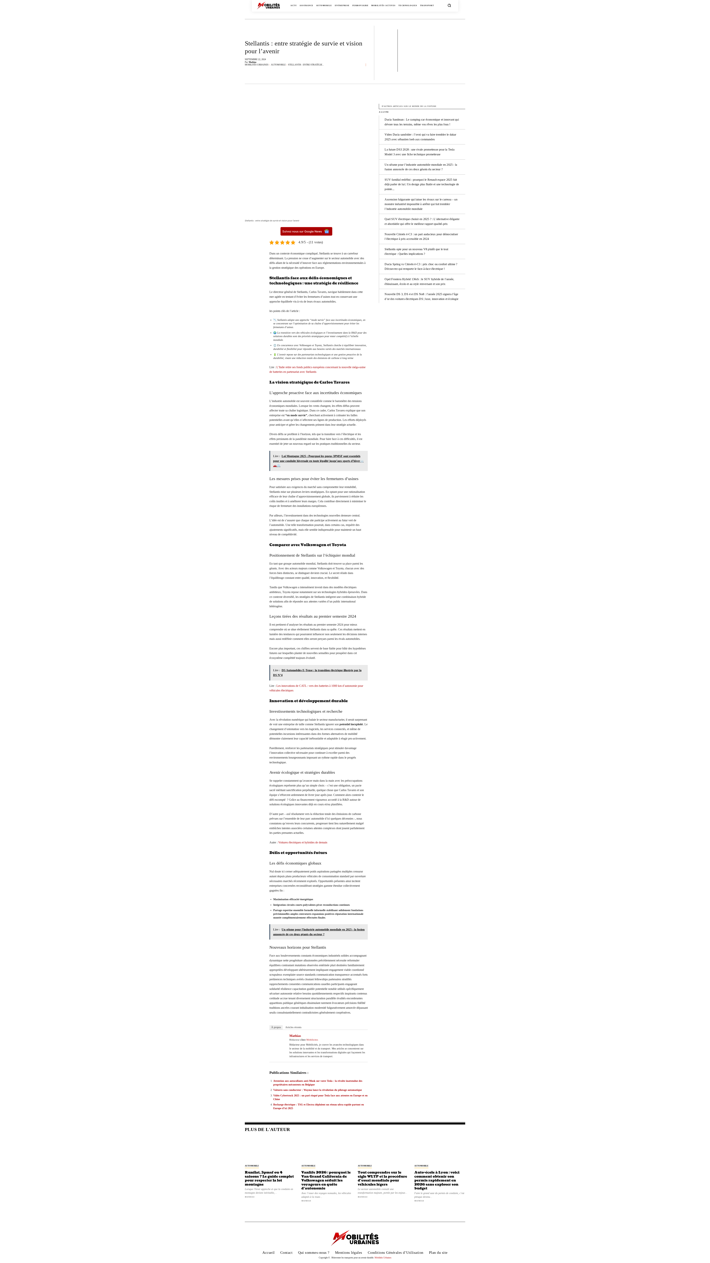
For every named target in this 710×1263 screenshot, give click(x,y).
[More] (475, 98)
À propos (276, 1027)
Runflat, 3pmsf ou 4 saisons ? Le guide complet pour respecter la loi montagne (269, 1178)
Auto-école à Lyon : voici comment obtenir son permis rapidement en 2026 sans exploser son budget (436, 1180)
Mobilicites (312, 1039)
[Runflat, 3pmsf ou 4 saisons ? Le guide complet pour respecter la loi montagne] (270, 1149)
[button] (449, 5)
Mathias (252, 62)
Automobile (278, 64)
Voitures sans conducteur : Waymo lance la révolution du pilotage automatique (317, 1090)
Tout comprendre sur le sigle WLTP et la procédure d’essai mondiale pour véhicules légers (382, 1178)
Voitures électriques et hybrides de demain (302, 842)
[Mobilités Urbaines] (268, 5)
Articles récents (293, 1027)
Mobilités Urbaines (256, 64)
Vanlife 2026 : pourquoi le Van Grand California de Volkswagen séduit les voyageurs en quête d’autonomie (326, 1180)
